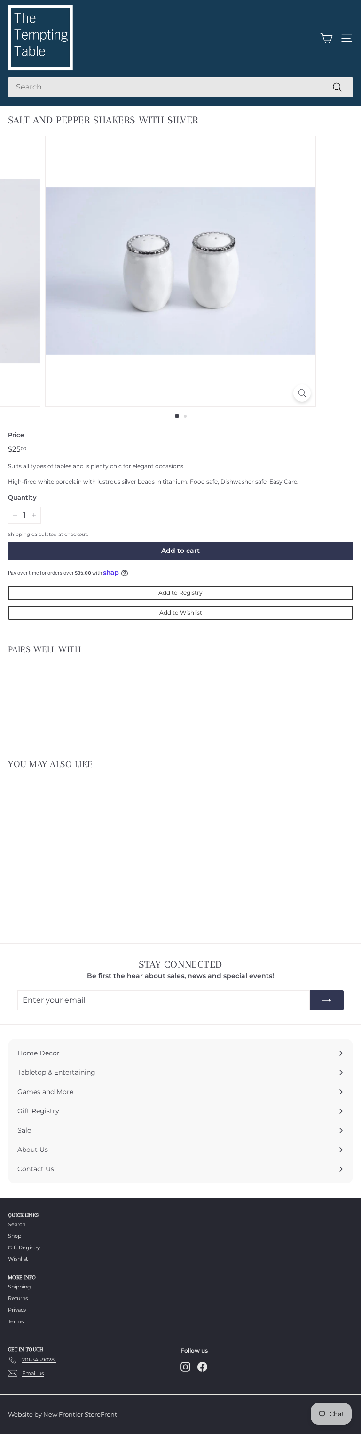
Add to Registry (180, 592)
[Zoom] (302, 393)
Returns (18, 1298)
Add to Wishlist (180, 612)
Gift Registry (24, 1247)
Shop (14, 1235)
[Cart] (326, 38)
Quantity (22, 497)
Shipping (19, 534)
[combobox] (180, 87)
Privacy (17, 1309)
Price (16, 434)
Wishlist (18, 1259)
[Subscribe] (327, 1000)
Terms (16, 1321)
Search (16, 1224)
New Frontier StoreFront (80, 1414)
